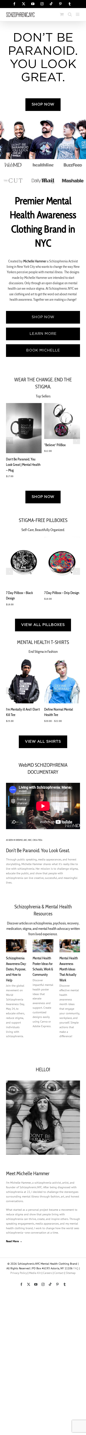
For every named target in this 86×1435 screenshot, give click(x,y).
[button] (9, 440)
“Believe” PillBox (55, 445)
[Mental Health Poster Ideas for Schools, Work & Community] (43, 945)
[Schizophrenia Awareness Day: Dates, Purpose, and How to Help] (16, 945)
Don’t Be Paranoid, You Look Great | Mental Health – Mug (23, 464)
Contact (59, 1273)
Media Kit (35, 1273)
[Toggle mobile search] (70, 14)
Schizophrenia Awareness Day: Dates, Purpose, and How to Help (16, 969)
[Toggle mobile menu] (78, 14)
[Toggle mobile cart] (62, 14)
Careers (47, 1273)
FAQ (75, 1268)
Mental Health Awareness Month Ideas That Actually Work (68, 969)
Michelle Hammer (34, 261)
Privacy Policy (18, 1273)
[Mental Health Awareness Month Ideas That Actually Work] (69, 945)
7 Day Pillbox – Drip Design (61, 593)
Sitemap (71, 1273)
